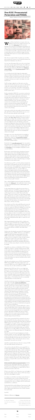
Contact (17, 7)
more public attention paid (17, 143)
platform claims (16, 45)
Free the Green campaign (20, 69)
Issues (14, 7)
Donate (21, 7)
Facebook (24, 7)
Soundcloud (27, 7)
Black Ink (17, 395)
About (12, 7)
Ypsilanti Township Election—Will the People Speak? (10, 402)
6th (12, 117)
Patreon (30, 7)
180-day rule (13, 183)
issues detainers (9, 147)
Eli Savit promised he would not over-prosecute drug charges (15, 362)
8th (15, 117)
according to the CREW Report (20, 282)
